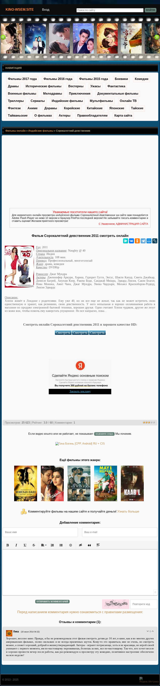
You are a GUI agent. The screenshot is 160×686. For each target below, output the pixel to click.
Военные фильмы (22, 93)
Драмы (13, 86)
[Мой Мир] (148, 240)
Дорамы (50, 108)
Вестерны (76, 86)
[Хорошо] (152, 631)
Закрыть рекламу (80, 391)
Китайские (94, 108)
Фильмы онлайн (15, 130)
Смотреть (63, 333)
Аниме (33, 108)
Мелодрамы (52, 93)
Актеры (64, 115)
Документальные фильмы (117, 93)
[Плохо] (147, 631)
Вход (45, 9)
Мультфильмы (101, 101)
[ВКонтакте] (131, 240)
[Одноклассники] (137, 240)
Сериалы (38, 101)
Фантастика (116, 86)
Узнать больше (128, 511)
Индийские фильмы (67, 101)
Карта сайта (123, 115)
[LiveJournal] (154, 240)
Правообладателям (92, 115)
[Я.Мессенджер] (125, 240)
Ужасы (95, 86)
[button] (7, 545)
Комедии (141, 79)
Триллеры (16, 101)
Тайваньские (18, 115)
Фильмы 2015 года (93, 79)
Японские (116, 108)
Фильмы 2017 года (22, 79)
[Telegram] (143, 240)
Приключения (79, 93)
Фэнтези (14, 108)
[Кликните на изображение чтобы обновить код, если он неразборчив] (115, 604)
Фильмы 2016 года (58, 79)
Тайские (137, 108)
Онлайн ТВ (128, 101)
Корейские (72, 108)
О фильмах (43, 115)
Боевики (121, 79)
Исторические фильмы (43, 86)
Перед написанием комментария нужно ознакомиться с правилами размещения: (80, 612)
